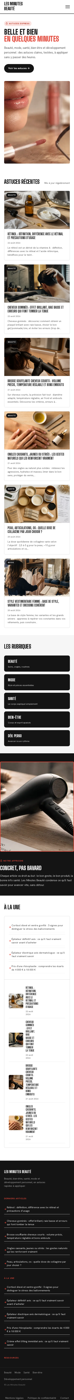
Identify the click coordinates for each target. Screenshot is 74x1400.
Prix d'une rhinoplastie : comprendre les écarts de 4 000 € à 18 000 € (38, 968)
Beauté (8, 1372)
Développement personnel (18, 1379)
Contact (64, 1397)
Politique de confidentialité (42, 1397)
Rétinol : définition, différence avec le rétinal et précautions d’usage (33, 1209)
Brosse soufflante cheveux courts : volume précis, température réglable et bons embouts (34, 1236)
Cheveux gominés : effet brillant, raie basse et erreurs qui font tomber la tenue (37, 1222)
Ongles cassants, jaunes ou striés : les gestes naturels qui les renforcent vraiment (37, 1250)
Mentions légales (14, 1397)
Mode (18, 1372)
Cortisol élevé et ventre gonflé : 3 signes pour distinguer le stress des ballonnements (37, 927)
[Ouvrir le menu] (67, 6)
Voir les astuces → (19, 68)
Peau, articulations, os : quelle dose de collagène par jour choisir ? (36, 1263)
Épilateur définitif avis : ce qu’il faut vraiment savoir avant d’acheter (36, 940)
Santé (27, 1372)
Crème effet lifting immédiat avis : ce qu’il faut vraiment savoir (37, 1343)
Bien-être (37, 1372)
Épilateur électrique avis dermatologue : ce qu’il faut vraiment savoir (38, 954)
